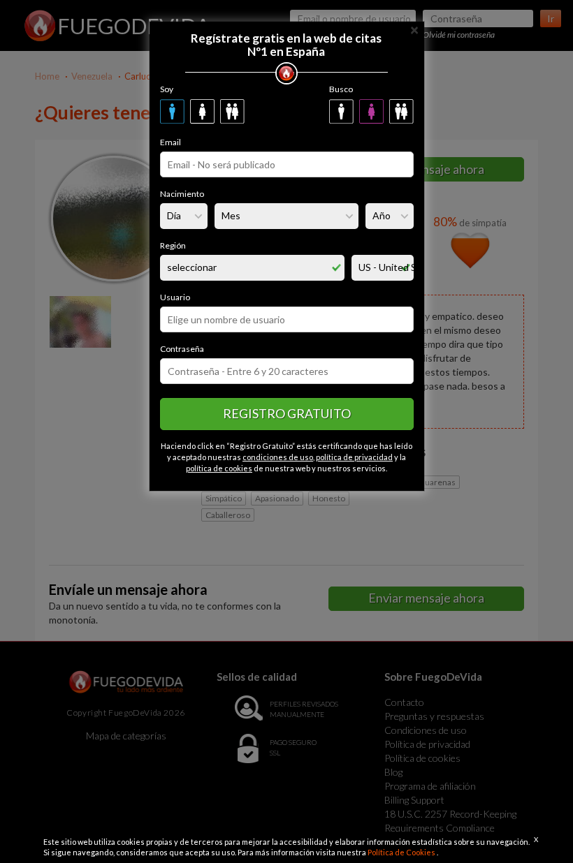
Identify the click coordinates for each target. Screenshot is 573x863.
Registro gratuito (287, 413)
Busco (341, 89)
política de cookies (219, 468)
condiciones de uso (277, 457)
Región (173, 245)
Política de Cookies (402, 852)
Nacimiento (182, 194)
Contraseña (182, 349)
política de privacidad (354, 457)
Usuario (175, 297)
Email (170, 142)
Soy (166, 89)
